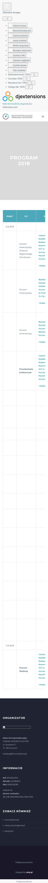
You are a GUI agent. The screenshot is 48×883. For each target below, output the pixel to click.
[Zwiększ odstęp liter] (31, 87)
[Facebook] (24, 853)
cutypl (29, 872)
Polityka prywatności (24, 862)
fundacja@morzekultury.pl (15, 753)
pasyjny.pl (9, 831)
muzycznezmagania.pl (15, 825)
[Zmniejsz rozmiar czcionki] (24, 79)
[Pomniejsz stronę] (32, 74)
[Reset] (5, 19)
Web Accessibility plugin (14, 104)
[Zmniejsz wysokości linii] (29, 83)
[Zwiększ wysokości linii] (33, 83)
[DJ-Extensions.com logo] (24, 100)
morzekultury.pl (12, 819)
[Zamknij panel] (10, 19)
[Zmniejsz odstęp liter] (27, 87)
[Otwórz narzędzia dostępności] (7, 7)
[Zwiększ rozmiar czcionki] (28, 79)
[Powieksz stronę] (36, 74)
